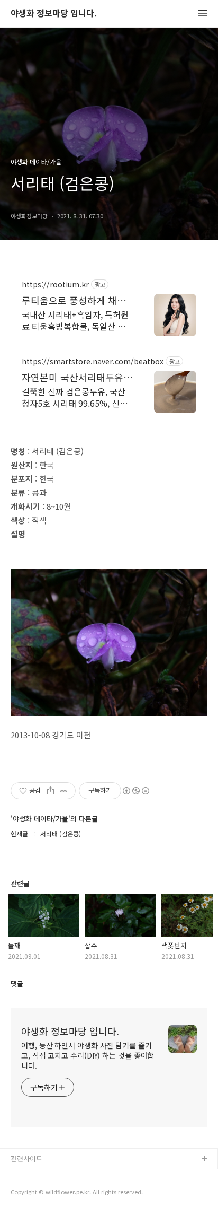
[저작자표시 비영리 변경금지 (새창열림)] (135, 790)
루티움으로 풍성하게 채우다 (74, 300)
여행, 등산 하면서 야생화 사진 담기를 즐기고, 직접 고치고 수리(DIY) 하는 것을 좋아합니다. (87, 1055)
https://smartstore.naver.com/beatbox (93, 361)
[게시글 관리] (63, 791)
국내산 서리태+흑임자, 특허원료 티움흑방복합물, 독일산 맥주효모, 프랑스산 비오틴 (75, 320)
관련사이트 (26, 1158)
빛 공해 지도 (29, 1177)
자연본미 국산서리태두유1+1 (72, 377)
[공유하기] (50, 791)
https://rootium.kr (55, 284)
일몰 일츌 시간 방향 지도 (47, 1193)
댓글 (17, 983)
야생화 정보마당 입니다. (54, 13)
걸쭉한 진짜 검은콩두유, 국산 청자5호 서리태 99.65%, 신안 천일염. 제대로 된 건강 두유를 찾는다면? (75, 397)
